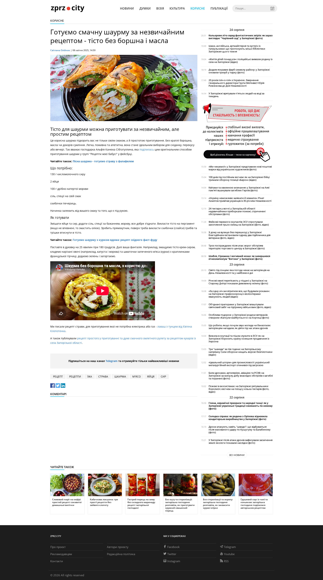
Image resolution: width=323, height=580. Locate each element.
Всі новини (236, 455)
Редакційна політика (121, 554)
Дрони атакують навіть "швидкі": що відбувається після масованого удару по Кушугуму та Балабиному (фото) (239, 429)
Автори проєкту (117, 547)
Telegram (112, 361)
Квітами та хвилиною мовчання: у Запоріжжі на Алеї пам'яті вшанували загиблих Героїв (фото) (239, 189)
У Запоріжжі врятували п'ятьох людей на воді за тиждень (236, 95)
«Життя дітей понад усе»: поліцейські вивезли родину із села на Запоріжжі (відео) (240, 60)
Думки (145, 8)
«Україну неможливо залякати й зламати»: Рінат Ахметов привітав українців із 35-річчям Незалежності (240, 199)
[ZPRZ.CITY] (67, 8)
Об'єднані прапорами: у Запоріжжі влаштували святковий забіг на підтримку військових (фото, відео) (240, 306)
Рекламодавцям (61, 554)
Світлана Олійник (60, 50)
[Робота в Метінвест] (237, 132)
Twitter (171, 554)
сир (163, 376)
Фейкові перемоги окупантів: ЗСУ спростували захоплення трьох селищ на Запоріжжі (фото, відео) (239, 223)
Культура (177, 8)
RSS (226, 561)
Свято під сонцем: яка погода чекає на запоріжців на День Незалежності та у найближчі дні (239, 271)
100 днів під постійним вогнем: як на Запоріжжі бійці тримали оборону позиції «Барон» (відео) (239, 178)
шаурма (120, 376)
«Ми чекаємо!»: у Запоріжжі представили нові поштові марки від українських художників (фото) (240, 168)
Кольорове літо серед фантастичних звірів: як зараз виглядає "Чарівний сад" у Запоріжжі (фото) (241, 37)
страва (103, 376)
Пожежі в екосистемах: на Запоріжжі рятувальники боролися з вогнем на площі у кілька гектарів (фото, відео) (239, 389)
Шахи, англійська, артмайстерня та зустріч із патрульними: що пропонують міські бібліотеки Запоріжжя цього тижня (237, 49)
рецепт (58, 376)
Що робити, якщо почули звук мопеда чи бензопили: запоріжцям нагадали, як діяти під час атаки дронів (240, 327)
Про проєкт (58, 547)
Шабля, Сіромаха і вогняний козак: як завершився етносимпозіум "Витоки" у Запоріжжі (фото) (239, 257)
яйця (150, 376)
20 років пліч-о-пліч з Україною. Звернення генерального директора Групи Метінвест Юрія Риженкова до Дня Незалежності (236, 83)
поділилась (147, 149)
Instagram (173, 561)
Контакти (56, 561)
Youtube (229, 554)
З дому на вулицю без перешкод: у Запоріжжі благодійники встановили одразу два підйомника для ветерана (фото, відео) (239, 235)
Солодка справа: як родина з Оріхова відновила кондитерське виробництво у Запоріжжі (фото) (238, 418)
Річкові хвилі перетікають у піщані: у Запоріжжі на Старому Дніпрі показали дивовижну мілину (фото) (238, 282)
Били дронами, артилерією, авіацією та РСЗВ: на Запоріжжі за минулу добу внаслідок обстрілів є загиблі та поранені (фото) (241, 376)
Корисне (197, 8)
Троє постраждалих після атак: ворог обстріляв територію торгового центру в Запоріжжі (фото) (237, 247)
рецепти (75, 376)
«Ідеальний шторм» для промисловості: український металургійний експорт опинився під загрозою (239, 364)
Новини (127, 8)
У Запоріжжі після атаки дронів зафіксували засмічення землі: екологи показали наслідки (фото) (241, 441)
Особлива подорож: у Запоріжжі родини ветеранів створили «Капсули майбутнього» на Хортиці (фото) (239, 316)
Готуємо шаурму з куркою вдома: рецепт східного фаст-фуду (115, 240)
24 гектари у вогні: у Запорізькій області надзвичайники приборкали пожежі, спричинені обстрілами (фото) (237, 211)
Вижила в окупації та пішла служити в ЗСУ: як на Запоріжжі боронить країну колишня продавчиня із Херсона (239, 338)
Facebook (173, 547)
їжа (89, 376)
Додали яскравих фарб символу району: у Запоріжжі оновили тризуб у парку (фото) (239, 71)
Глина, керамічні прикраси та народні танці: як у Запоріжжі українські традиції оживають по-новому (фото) (241, 406)
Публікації (219, 8)
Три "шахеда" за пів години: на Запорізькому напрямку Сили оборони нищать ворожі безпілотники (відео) (240, 352)
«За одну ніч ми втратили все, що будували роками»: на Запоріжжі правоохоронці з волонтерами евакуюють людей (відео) (239, 294)
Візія (160, 8)
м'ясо (136, 376)
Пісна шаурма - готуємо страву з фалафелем (103, 161)
